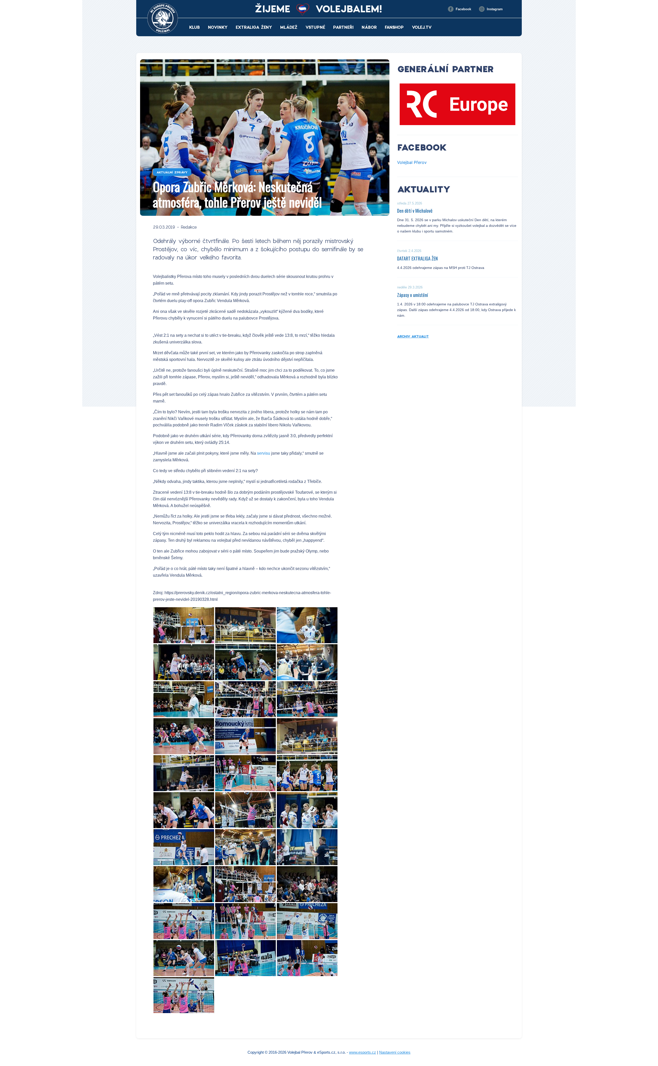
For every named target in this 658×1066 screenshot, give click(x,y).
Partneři (343, 27)
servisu (263, 453)
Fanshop (394, 27)
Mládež (288, 27)
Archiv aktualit (413, 336)
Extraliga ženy (254, 27)
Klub (194, 27)
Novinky (218, 27)
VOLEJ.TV (422, 27)
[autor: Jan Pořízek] (183, 625)
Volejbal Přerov (412, 162)
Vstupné (315, 27)
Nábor (369, 27)
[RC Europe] (457, 104)
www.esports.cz (362, 1052)
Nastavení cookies (394, 1052)
